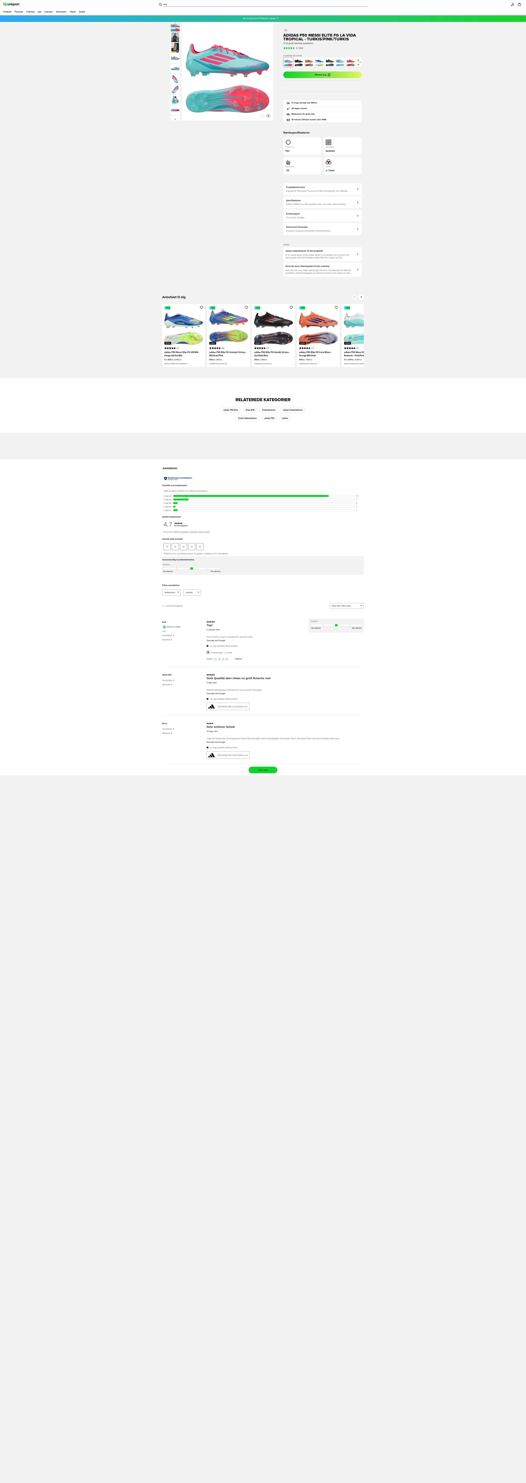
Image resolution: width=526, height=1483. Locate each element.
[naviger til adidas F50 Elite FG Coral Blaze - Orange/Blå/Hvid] (351, 62)
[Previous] (354, 297)
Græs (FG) (250, 410)
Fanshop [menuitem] (19, 12)
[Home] (11, 4)
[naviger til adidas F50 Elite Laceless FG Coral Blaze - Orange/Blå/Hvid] (309, 62)
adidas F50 (269, 418)
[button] (175, 37)
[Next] (361, 297)
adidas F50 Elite (231, 410)
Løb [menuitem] (39, 12)
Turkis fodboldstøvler (247, 418)
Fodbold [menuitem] (7, 12)
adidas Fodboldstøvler (293, 410)
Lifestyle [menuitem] (49, 12)
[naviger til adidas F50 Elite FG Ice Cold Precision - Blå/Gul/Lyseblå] (340, 62)
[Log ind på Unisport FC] (513, 4)
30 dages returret (299, 108)
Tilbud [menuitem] (73, 12)
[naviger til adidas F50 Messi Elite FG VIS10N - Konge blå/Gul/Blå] (319, 62)
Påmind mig (320, 75)
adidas (285, 418)
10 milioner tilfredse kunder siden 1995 (308, 120)
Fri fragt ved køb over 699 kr (304, 103)
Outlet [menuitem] (82, 12)
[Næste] (175, 119)
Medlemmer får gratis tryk (303, 114)
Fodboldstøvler (268, 410)
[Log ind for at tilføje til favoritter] (201, 307)
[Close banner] (522, 18)
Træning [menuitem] (30, 12)
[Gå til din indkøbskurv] (519, 4)
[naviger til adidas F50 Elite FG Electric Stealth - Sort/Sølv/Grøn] (330, 62)
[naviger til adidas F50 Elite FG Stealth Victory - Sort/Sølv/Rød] (299, 62)
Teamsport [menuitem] (61, 12)
